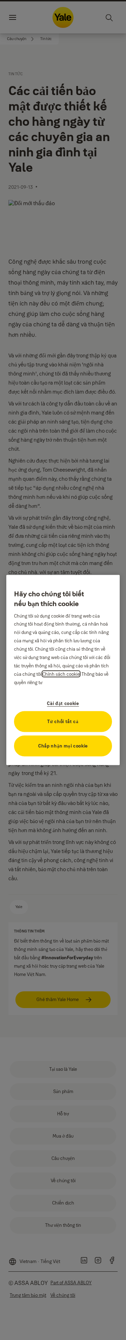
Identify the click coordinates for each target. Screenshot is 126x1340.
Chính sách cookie (61, 674)
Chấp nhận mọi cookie (63, 746)
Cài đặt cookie (63, 703)
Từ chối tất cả (62, 721)
